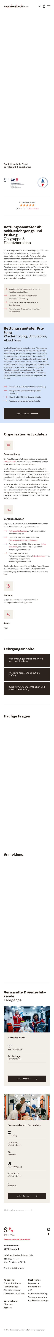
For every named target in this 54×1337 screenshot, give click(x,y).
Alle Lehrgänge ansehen (14, 1210)
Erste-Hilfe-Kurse (12, 1283)
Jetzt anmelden (22, 108)
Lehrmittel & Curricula (14, 1294)
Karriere (8, 1308)
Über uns (8, 1304)
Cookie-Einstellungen (38, 1301)
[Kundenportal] (39, 6)
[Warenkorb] (44, 6)
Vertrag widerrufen (37, 1297)
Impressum (33, 1283)
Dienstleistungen (12, 1290)
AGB (30, 1290)
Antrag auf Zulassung (18, 531)
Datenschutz (34, 1287)
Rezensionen (34, 209)
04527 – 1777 (13, 1259)
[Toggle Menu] (48, 7)
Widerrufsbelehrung (37, 1294)
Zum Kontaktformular (14, 1268)
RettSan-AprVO (10, 462)
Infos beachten (39, 556)
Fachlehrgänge (11, 1287)
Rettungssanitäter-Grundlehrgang (23, 540)
